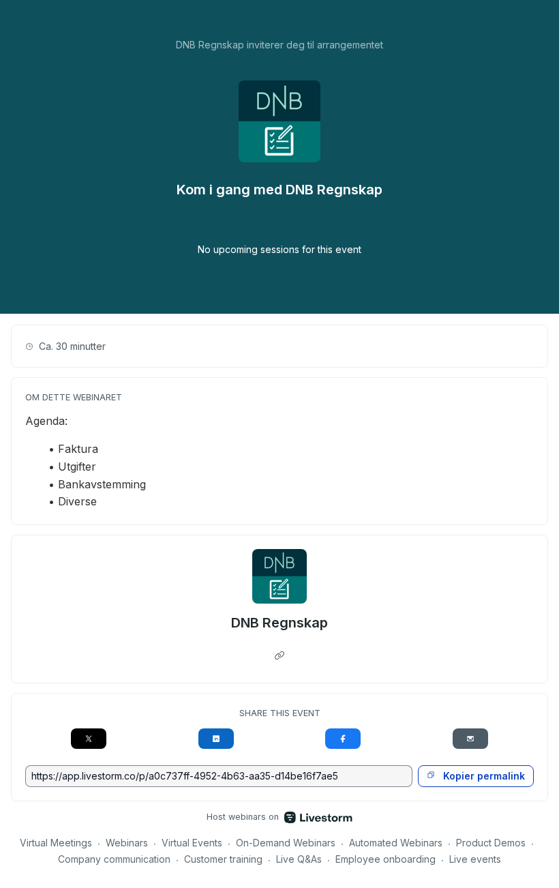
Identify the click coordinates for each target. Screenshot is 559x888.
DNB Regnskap (279, 623)
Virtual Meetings (56, 842)
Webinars (127, 842)
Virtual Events (192, 842)
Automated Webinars (395, 842)
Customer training (223, 859)
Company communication (114, 859)
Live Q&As (299, 859)
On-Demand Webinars (285, 842)
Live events (475, 859)
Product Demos (491, 842)
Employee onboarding (385, 859)
